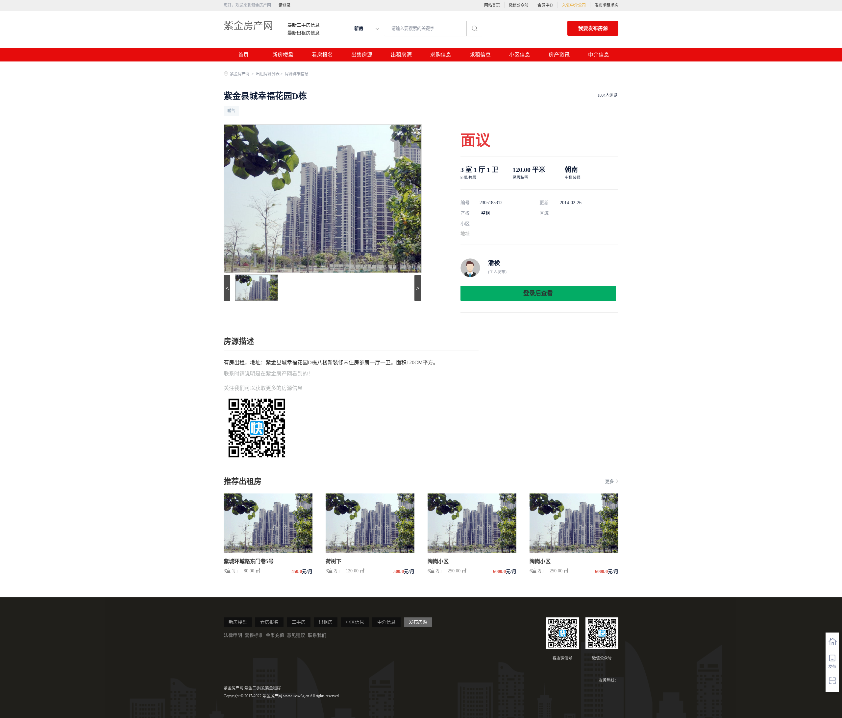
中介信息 (598, 55)
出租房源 (401, 55)
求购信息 (440, 55)
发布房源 (418, 622)
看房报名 (322, 55)
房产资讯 (559, 55)
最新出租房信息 (303, 33)
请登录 (284, 5)
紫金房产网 (248, 25)
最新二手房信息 (303, 25)
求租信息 (480, 55)
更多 (609, 481)
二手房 (299, 622)
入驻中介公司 (574, 5)
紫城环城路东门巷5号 (249, 561)
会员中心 (545, 5)
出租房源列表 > (270, 74)
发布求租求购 (606, 5)
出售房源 (361, 55)
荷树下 (333, 561)
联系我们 (317, 635)
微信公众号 (519, 5)
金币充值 (275, 635)
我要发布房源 (593, 28)
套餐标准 (254, 635)
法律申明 (233, 635)
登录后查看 (538, 293)
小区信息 (519, 55)
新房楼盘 (282, 55)
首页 (243, 55)
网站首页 (492, 5)
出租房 (326, 622)
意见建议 (296, 635)
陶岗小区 (438, 561)
